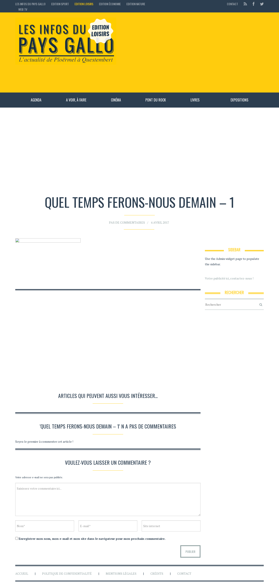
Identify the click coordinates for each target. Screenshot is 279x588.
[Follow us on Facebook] (253, 4)
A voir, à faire (76, 100)
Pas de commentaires (127, 222)
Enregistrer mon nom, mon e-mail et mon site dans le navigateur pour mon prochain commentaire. (92, 539)
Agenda (36, 100)
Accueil (21, 573)
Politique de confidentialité (67, 573)
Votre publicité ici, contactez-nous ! (229, 278)
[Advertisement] (192, 52)
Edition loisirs (84, 4)
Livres (195, 100)
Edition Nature (135, 4)
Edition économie (110, 4)
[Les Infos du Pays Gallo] (65, 41)
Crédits (156, 573)
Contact (232, 4)
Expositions (239, 100)
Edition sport (60, 4)
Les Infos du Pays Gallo (30, 4)
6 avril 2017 (160, 222)
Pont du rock (155, 100)
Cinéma (116, 100)
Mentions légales (121, 573)
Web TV (22, 9)
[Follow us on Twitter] (260, 4)
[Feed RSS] (245, 4)
